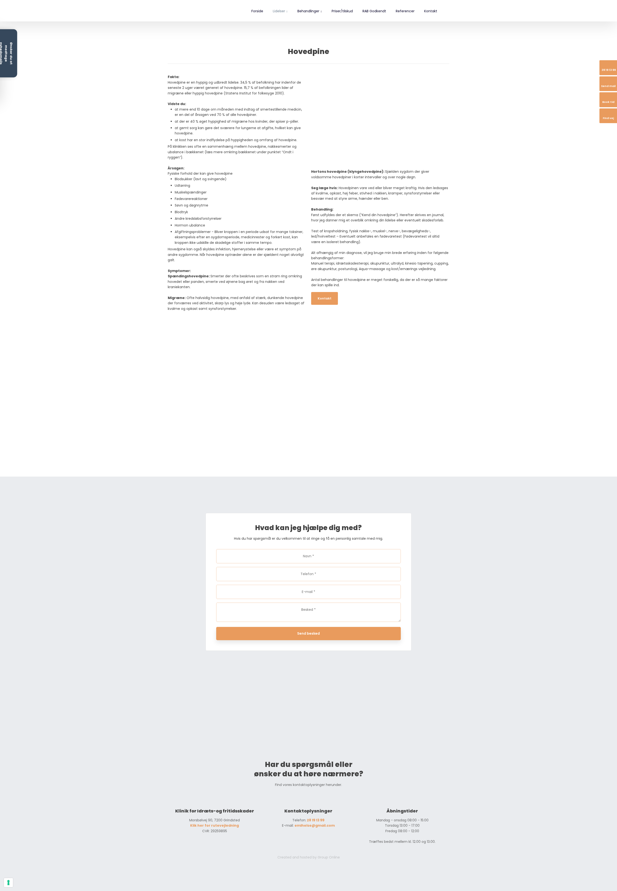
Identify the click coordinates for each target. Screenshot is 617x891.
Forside (257, 11)
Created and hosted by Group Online (308, 857)
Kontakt (430, 11)
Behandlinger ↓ (309, 11)
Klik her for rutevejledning (214, 825)
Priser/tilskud (342, 11)
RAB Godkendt (374, 11)
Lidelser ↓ (280, 11)
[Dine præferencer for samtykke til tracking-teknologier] (8, 882)
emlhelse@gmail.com (315, 825)
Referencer (405, 11)
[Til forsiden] (189, 11)
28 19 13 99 (315, 820)
